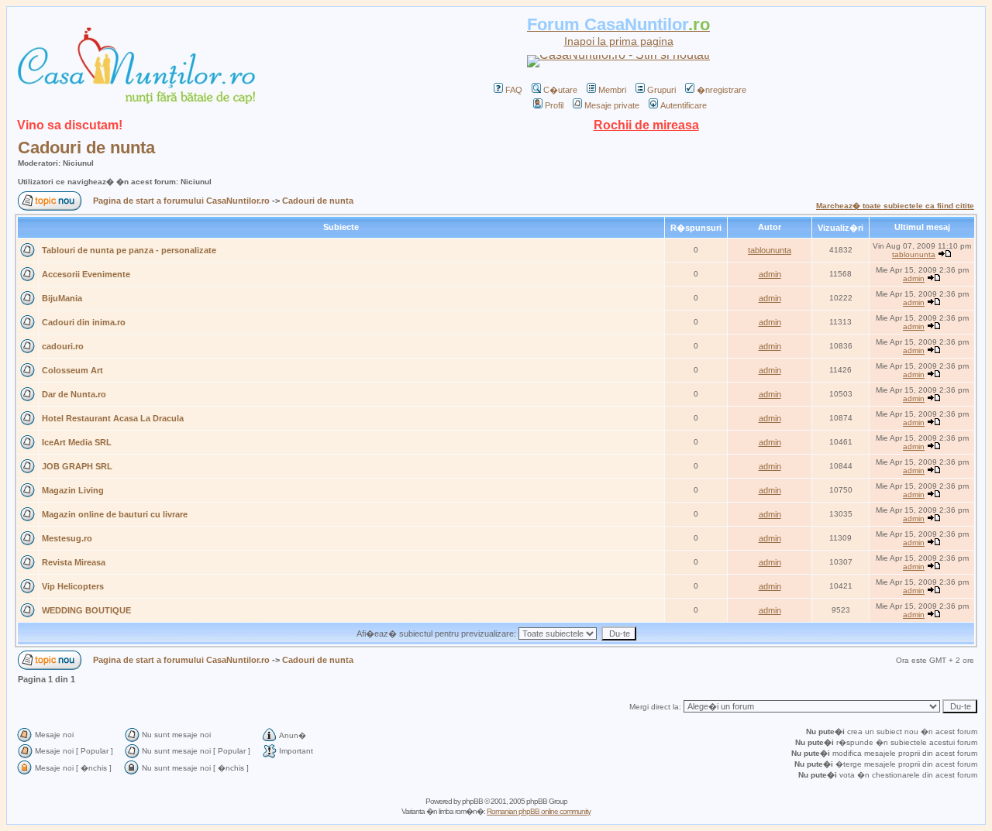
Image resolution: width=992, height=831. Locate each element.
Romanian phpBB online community (539, 811)
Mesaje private (611, 105)
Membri (612, 89)
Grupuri (661, 89)
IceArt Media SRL (77, 442)
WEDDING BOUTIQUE (86, 610)
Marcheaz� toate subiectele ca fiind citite (895, 205)
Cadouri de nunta (86, 147)
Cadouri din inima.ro (84, 322)
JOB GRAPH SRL (77, 466)
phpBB (472, 801)
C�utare (560, 89)
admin (770, 274)
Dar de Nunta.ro (74, 394)
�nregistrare (721, 89)
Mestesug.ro (67, 538)
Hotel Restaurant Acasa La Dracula (113, 418)
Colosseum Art (72, 370)
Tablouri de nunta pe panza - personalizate (129, 250)
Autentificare (683, 105)
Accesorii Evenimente (86, 274)
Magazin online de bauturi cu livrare (115, 514)
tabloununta (769, 250)
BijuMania (62, 298)
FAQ (513, 89)
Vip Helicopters (73, 586)
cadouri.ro (63, 346)
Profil (554, 105)
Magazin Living (73, 490)
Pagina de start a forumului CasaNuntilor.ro (181, 200)
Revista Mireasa (73, 562)
